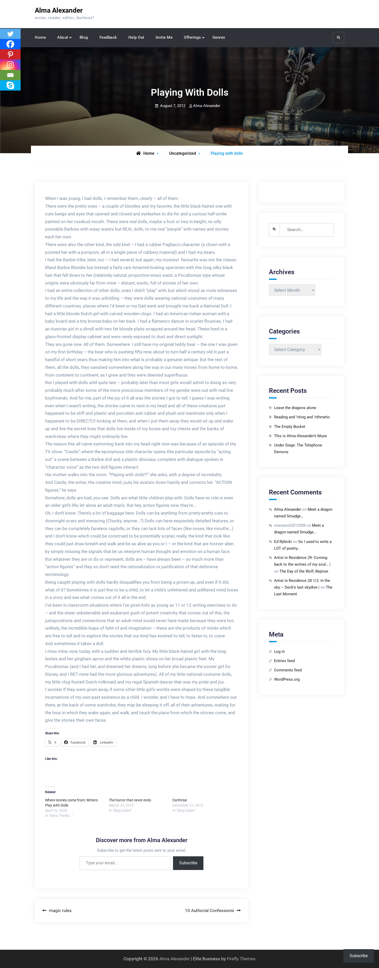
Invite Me (164, 37)
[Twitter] (10, 34)
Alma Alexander (59, 10)
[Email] (10, 75)
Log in (279, 651)
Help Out (136, 37)
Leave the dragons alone (295, 407)
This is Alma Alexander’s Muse (300, 436)
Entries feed (284, 660)
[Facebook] (10, 44)
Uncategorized (182, 153)
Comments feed (288, 670)
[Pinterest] (10, 54)
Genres (218, 37)
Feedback (108, 37)
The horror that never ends (130, 800)
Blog (84, 37)
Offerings (192, 37)
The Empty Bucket (289, 426)
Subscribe (188, 862)
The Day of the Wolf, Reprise (303, 571)
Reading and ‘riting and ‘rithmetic (302, 417)
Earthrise (179, 800)
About (62, 37)
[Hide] (2, 95)
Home (40, 37)
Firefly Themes (241, 958)
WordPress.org (287, 679)
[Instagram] (10, 65)
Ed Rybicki (283, 541)
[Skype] (10, 85)
